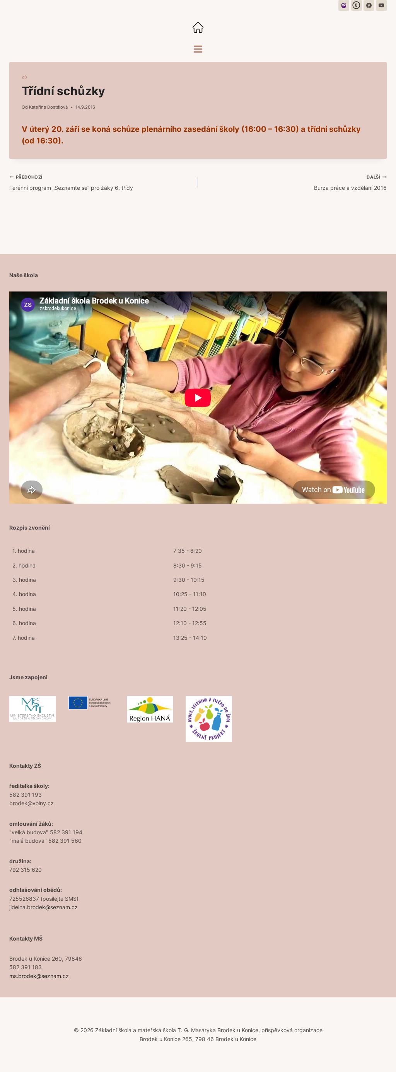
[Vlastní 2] (356, 5)
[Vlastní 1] (343, 5)
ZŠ (24, 77)
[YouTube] (381, 5)
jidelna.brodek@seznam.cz (43, 907)
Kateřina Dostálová (48, 107)
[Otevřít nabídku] (198, 49)
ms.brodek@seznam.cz (39, 976)
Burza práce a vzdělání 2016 (350, 182)
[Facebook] (369, 5)
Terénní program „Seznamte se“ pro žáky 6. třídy (71, 182)
